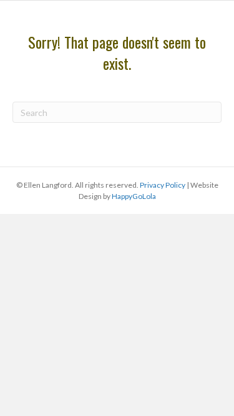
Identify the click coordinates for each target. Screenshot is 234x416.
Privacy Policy (162, 185)
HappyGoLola (134, 196)
